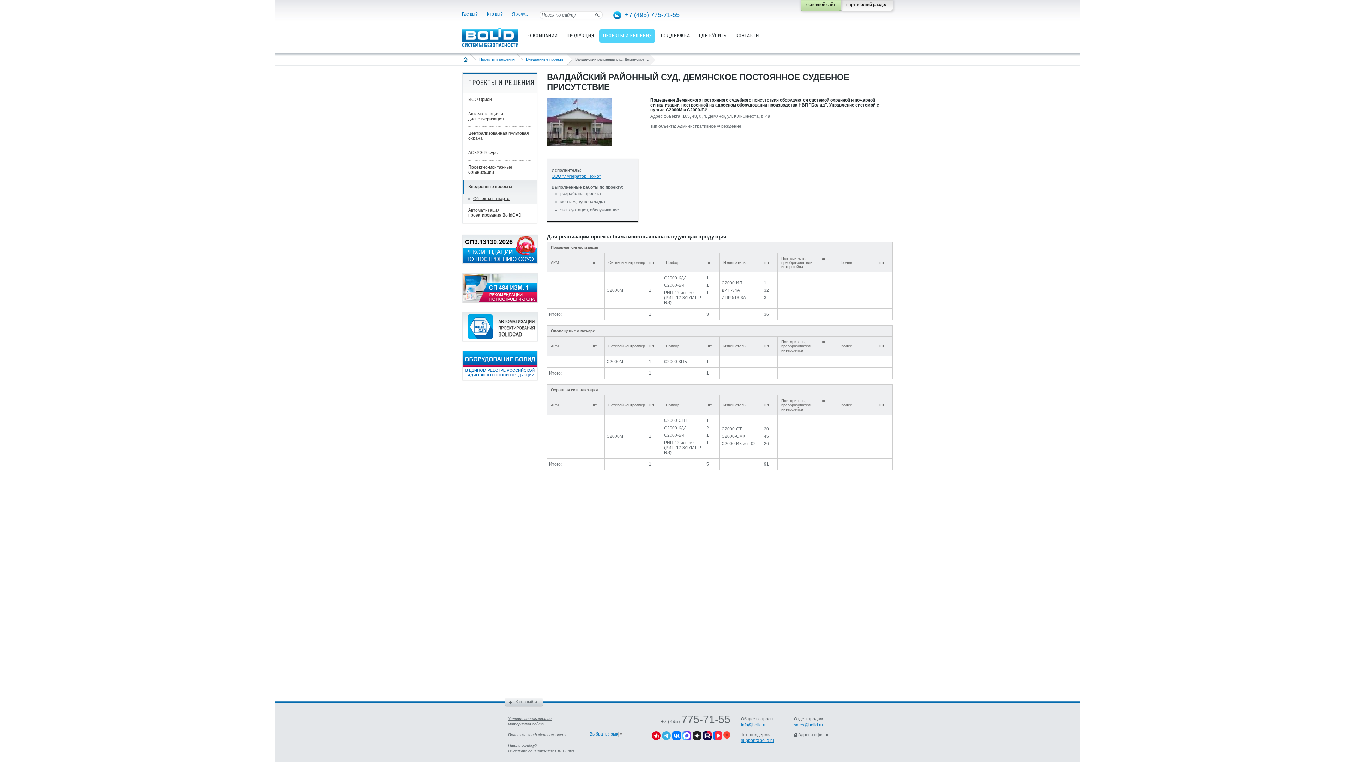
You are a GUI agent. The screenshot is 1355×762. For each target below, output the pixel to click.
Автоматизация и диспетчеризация (486, 116)
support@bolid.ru (757, 740)
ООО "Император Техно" (576, 176)
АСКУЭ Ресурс (483, 152)
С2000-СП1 (675, 420)
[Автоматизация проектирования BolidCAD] (500, 339)
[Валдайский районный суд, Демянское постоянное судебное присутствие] (579, 152)
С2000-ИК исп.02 (739, 443)
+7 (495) (695, 721)
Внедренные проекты (545, 59)
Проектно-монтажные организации (490, 170)
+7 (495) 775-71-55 (652, 14)
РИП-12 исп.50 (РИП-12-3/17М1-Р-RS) (683, 297)
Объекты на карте (491, 198)
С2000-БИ (674, 285)
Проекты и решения (497, 59)
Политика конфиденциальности (537, 735)
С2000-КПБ (675, 361)
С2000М (615, 290)
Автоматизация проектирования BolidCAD (495, 213)
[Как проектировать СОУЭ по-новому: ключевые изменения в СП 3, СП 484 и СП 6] (500, 262)
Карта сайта (526, 702)
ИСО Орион (480, 99)
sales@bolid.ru (808, 724)
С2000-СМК (733, 436)
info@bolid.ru (754, 724)
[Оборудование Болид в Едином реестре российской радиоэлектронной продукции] (500, 378)
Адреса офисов (813, 734)
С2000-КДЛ (675, 278)
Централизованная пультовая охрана (498, 136)
